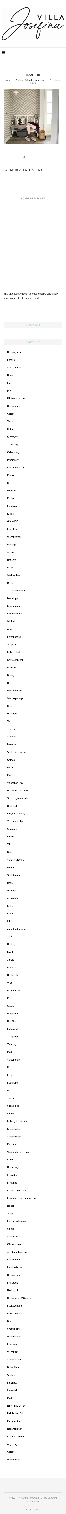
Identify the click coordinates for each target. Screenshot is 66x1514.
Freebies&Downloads (18, 1221)
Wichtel (11, 621)
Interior (10, 1113)
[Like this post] (26, 157)
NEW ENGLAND (16, 1405)
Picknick (11, 1144)
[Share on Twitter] (33, 157)
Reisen (10, 1205)
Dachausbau (13, 975)
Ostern (10, 429)
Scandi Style (14, 1359)
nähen (10, 836)
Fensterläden (14, 990)
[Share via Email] (40, 157)
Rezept (11, 567)
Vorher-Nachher (15, 821)
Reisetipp (12, 713)
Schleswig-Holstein (17, 752)
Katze (10, 906)
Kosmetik (12, 1344)
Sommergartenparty (17, 798)
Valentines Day (15, 783)
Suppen (11, 1213)
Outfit (10, 1159)
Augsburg (12, 1444)
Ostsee (11, 760)
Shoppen (11, 644)
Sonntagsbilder (15, 660)
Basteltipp (12, 598)
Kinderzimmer (14, 606)
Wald (9, 982)
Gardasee (12, 829)
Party (10, 998)
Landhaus (12, 1382)
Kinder (10, 475)
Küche (10, 498)
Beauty (11, 675)
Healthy (11, 944)
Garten (10, 413)
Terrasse (11, 421)
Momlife (11, 490)
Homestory (13, 1167)
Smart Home (14, 1328)
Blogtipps (12, 1182)
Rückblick (12, 806)
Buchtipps (12, 1082)
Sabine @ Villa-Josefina (30, 80)
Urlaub (10, 375)
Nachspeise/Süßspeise (19, 1298)
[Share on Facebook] (30, 157)
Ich (8, 921)
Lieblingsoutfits (15, 1313)
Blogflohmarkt (14, 690)
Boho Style (13, 1367)
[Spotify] (53, 53)
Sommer (11, 736)
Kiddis (10, 513)
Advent (11, 629)
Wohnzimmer (14, 537)
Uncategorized (14, 352)
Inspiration (12, 1175)
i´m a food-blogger (16, 929)
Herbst (10, 683)
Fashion (11, 667)
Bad (9, 1090)
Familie (11, 360)
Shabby (11, 1375)
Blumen (11, 852)
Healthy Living (14, 1290)
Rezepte (11, 560)
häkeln (10, 952)
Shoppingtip (13, 1129)
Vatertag (11, 1044)
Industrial (12, 1390)
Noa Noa (11, 1021)
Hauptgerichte (14, 1275)
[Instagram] (38, 53)
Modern (11, 1398)
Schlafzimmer (14, 875)
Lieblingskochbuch (17, 1121)
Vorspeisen (13, 1236)
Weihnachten (14, 575)
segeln (10, 767)
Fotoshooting (14, 637)
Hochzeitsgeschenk (17, 790)
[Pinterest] (42, 53)
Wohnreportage (15, 698)
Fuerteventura (14, 1305)
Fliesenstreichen (16, 398)
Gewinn (11, 1006)
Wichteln (11, 890)
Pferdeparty (13, 460)
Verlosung (12, 444)
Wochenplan (13, 1459)
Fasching (12, 506)
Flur (9, 383)
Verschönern (13, 1059)
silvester (11, 967)
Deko (10, 583)
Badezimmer (14, 1259)
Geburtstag (13, 452)
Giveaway (12, 437)
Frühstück (12, 1282)
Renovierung (13, 406)
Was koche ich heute (18, 1152)
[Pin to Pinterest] (37, 157)
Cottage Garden (15, 1436)
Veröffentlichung (15, 859)
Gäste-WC (12, 521)
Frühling (11, 544)
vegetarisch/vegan (17, 1252)
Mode (10, 1052)
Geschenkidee (14, 613)
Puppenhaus (13, 1013)
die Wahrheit (13, 898)
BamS (10, 913)
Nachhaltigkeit (14, 1428)
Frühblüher (12, 529)
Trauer (10, 1098)
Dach (10, 883)
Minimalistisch (14, 1421)
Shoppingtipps (14, 1136)
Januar (10, 959)
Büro (9, 483)
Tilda (9, 844)
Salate (10, 1228)
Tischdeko (12, 729)
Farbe (10, 1067)
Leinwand (12, 744)
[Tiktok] (57, 53)
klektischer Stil (15, 1413)
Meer (9, 775)
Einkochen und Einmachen (21, 1198)
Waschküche (14, 1336)
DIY (9, 390)
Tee (9, 721)
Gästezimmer (14, 1244)
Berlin (10, 706)
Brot (9, 1321)
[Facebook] (46, 53)
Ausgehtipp (13, 1036)
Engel (10, 1075)
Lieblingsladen (14, 652)
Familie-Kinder (14, 1267)
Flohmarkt (12, 1029)
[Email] (49, 53)
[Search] (62, 53)
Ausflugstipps (14, 367)
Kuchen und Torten (17, 1190)
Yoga (9, 936)
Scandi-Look (13, 1105)
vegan (10, 552)
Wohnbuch (12, 1351)
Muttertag (12, 867)
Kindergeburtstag (16, 467)
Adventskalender (16, 590)
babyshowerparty (16, 813)
